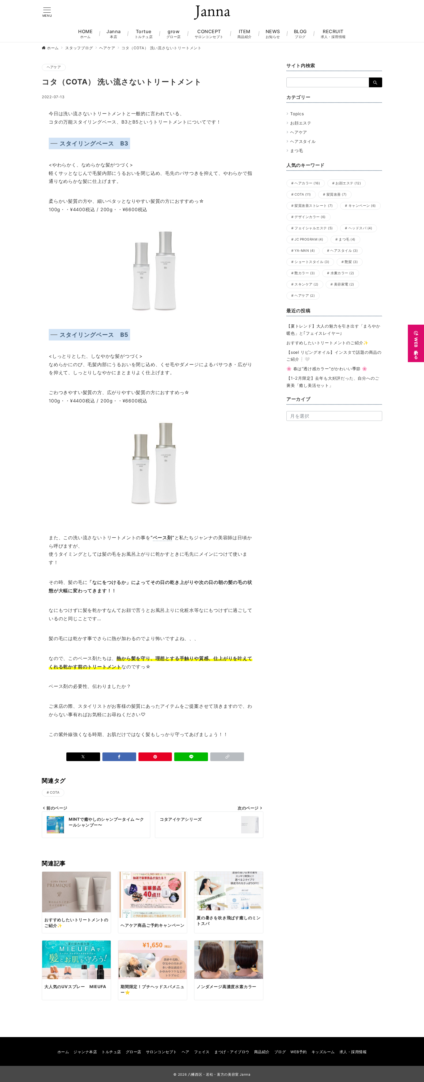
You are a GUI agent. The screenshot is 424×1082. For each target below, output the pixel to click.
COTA (54, 792)
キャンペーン (362, 206)
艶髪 (351, 262)
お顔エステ (301, 122)
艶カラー (304, 273)
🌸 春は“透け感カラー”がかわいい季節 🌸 (326, 368)
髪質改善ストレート (313, 206)
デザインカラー (309, 217)
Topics (297, 113)
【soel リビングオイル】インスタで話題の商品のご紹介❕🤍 (334, 356)
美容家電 (344, 284)
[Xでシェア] (83, 756)
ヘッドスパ (360, 228)
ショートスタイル (311, 262)
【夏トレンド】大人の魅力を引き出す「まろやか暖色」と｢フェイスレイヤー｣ (333, 330)
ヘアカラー (307, 183)
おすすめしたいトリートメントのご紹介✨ (327, 342)
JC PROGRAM (308, 239)
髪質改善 (337, 194)
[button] (227, 756)
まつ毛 (296, 150)
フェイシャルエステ (313, 228)
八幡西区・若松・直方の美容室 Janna (219, 1074)
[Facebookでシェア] (119, 756)
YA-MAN (304, 251)
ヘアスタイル (303, 141)
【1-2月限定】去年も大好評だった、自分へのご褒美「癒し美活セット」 (332, 382)
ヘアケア (54, 67)
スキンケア (306, 284)
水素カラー (342, 273)
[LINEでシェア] (191, 756)
